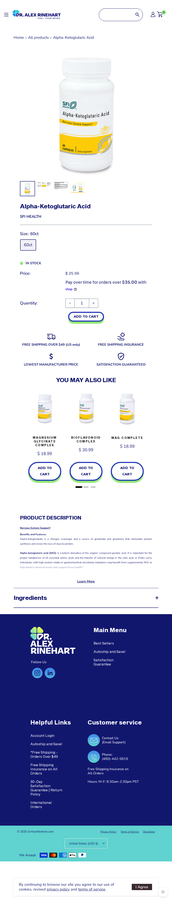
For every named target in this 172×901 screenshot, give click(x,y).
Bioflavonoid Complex (86, 439)
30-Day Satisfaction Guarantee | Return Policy (46, 788)
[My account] (153, 16)
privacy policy (58, 889)
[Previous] (24, 438)
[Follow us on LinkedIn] (50, 673)
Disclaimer (149, 831)
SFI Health (30, 216)
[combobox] (115, 15)
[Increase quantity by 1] (93, 303)
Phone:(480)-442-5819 (115, 757)
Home (19, 37)
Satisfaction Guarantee (103, 662)
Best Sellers (104, 643)
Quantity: (29, 303)
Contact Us (110, 738)
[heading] (110, 630)
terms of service (91, 889)
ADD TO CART (86, 316)
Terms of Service (130, 831)
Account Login (42, 735)
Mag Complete (127, 438)
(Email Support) (114, 742)
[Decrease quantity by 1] (70, 303)
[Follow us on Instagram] (37, 673)
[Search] (137, 15)
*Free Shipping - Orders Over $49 (44, 754)
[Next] (148, 438)
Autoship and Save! (109, 652)
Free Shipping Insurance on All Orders (43, 769)
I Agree (142, 886)
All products (38, 37)
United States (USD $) (83, 844)
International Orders (41, 804)
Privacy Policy (108, 831)
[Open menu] (6, 14)
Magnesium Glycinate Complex (45, 441)
